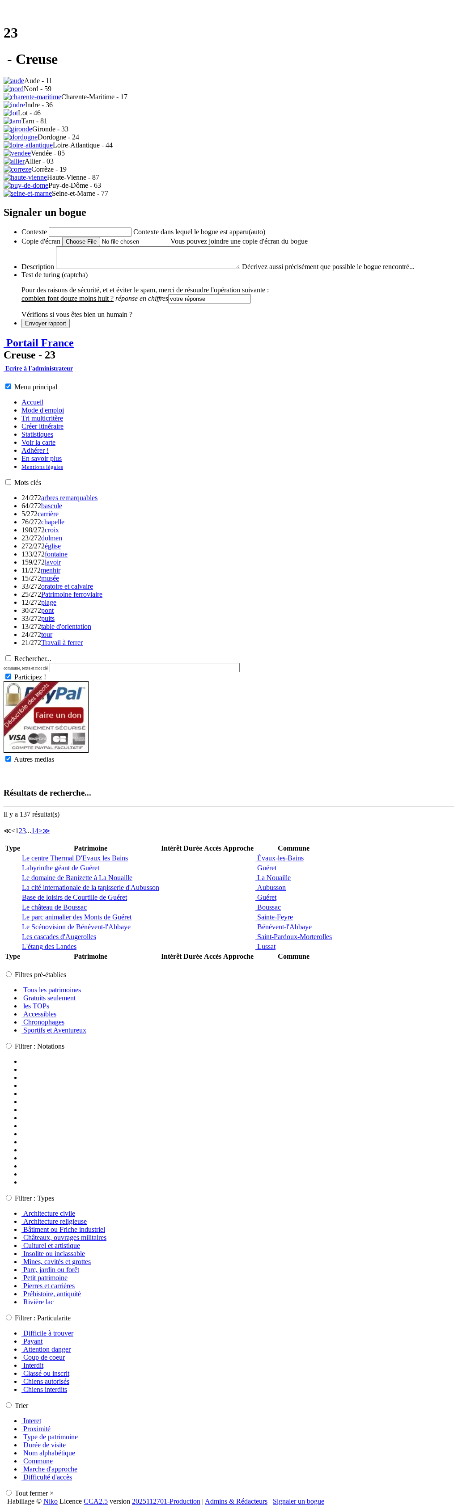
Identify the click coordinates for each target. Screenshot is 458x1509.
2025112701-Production (166, 1501)
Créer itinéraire (42, 426)
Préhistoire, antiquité (51, 1294)
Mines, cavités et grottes (56, 1261)
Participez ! (30, 677)
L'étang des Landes (49, 946)
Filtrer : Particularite (43, 1318)
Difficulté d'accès (46, 1477)
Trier (21, 1405)
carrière (48, 514)
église (53, 546)
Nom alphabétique (48, 1453)
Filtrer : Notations (39, 1046)
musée (50, 578)
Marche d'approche (49, 1469)
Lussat (265, 946)
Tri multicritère (42, 418)
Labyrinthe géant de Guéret (60, 868)
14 (34, 831)
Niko (50, 1501)
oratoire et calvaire (67, 586)
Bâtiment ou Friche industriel (63, 1229)
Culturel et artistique (50, 1245)
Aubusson (270, 887)
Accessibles (38, 1014)
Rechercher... (32, 658)
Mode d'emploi (42, 410)
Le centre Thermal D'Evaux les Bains (75, 858)
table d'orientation (66, 626)
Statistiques (37, 434)
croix (52, 530)
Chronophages (42, 1022)
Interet (31, 1421)
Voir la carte (38, 442)
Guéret (265, 868)
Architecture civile (48, 1213)
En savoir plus (41, 458)
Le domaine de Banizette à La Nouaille (77, 877)
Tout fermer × (34, 1493)
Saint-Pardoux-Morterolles (293, 936)
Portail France (39, 343)
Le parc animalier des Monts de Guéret (76, 917)
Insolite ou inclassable (53, 1253)
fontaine (56, 554)
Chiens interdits (44, 1389)
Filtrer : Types (34, 1198)
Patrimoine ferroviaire (71, 594)
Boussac (268, 907)
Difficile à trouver (47, 1333)
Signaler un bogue (298, 1501)
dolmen (51, 538)
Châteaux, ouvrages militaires (63, 1237)
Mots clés (27, 482)
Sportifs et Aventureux (53, 1030)
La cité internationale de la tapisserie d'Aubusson (90, 887)
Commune (37, 1461)
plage (48, 602)
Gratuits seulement (48, 998)
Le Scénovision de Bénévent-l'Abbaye (76, 927)
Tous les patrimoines (51, 990)
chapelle (52, 522)
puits (48, 618)
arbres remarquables (69, 498)
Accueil (32, 402)
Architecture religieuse (54, 1221)
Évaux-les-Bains (279, 858)
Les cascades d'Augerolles (59, 936)
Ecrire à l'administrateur (38, 368)
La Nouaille (273, 877)
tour (46, 634)
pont (47, 610)
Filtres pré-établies (40, 974)
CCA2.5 (96, 1501)
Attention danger (46, 1349)
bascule (51, 506)
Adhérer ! (35, 450)
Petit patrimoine (44, 1277)
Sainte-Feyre (274, 917)
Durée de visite (43, 1445)
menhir (50, 570)
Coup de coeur (43, 1357)
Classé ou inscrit (45, 1373)
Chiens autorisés (45, 1381)
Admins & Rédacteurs (236, 1501)
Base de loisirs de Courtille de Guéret (74, 897)
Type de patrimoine (49, 1437)
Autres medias (34, 759)
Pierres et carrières (48, 1286)
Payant (31, 1341)
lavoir (53, 562)
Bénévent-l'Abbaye (283, 927)
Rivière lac (37, 1302)
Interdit (32, 1365)
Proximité (36, 1429)
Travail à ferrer (62, 642)
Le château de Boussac (54, 907)
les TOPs (35, 1006)
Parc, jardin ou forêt (50, 1269)
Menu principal (35, 387)
